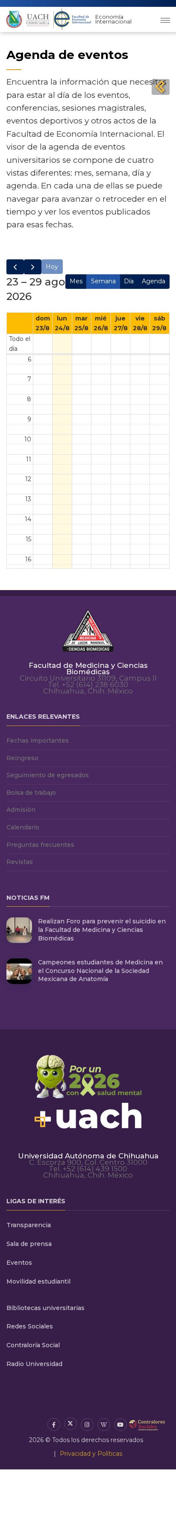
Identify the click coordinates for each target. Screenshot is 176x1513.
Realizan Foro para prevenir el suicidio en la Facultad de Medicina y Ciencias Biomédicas (102, 929)
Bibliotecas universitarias (45, 1308)
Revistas (19, 862)
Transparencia (28, 1225)
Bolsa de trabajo (31, 792)
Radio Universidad (34, 1364)
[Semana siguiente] (32, 266)
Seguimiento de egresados (47, 775)
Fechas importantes (37, 740)
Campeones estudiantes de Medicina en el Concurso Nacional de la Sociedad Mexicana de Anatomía (100, 970)
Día (129, 281)
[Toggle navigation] (165, 19)
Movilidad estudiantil (38, 1281)
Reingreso (22, 758)
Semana (103, 281)
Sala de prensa (29, 1244)
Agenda (153, 281)
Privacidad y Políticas (91, 1453)
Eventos (19, 1262)
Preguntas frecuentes (40, 845)
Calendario (22, 827)
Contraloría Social (33, 1345)
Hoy (52, 266)
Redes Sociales (29, 1326)
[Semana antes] (15, 266)
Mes (76, 281)
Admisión (20, 810)
